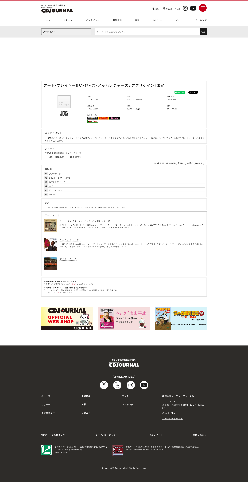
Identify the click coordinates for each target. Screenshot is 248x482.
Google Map (169, 413)
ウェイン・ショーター (70, 239)
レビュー (157, 20)
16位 (72, 157)
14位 (51, 157)
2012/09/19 (172, 109)
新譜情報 (117, 20)
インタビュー (93, 20)
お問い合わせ (200, 434)
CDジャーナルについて (53, 434)
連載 (137, 20)
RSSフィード (156, 434)
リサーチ (68, 20)
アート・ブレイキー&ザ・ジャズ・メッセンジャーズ (85, 220)
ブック (178, 20)
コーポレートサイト (172, 418)
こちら (74, 284)
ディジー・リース (68, 258)
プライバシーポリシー (107, 434)
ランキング (201, 20)
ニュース (45, 20)
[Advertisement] (124, 60)
